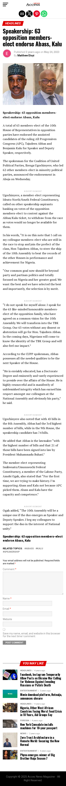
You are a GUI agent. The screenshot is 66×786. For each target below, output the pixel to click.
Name (7, 598)
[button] (5, 4)
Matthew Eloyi (25, 55)
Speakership (12, 552)
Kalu (40, 548)
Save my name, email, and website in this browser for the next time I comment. (31, 635)
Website (7, 619)
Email (7, 608)
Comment (9, 569)
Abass (30, 548)
